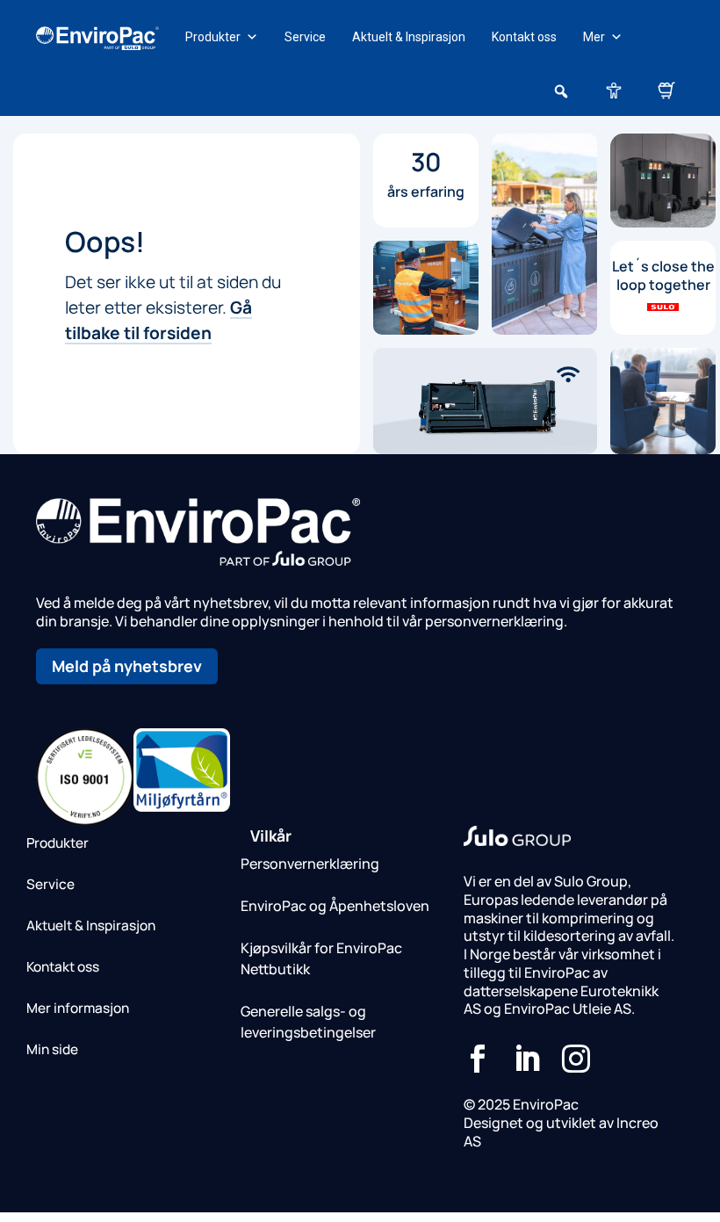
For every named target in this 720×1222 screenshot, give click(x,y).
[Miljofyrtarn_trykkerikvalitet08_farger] (182, 806)
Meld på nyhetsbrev (127, 665)
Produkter (213, 37)
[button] (561, 91)
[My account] (614, 89)
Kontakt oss (524, 37)
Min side (52, 1049)
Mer (594, 37)
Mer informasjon (77, 1008)
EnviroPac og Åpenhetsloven (335, 905)
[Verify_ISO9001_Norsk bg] (84, 820)
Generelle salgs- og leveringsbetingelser (308, 1021)
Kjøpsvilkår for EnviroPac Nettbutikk (321, 958)
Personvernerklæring (310, 863)
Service (305, 37)
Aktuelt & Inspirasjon (408, 37)
